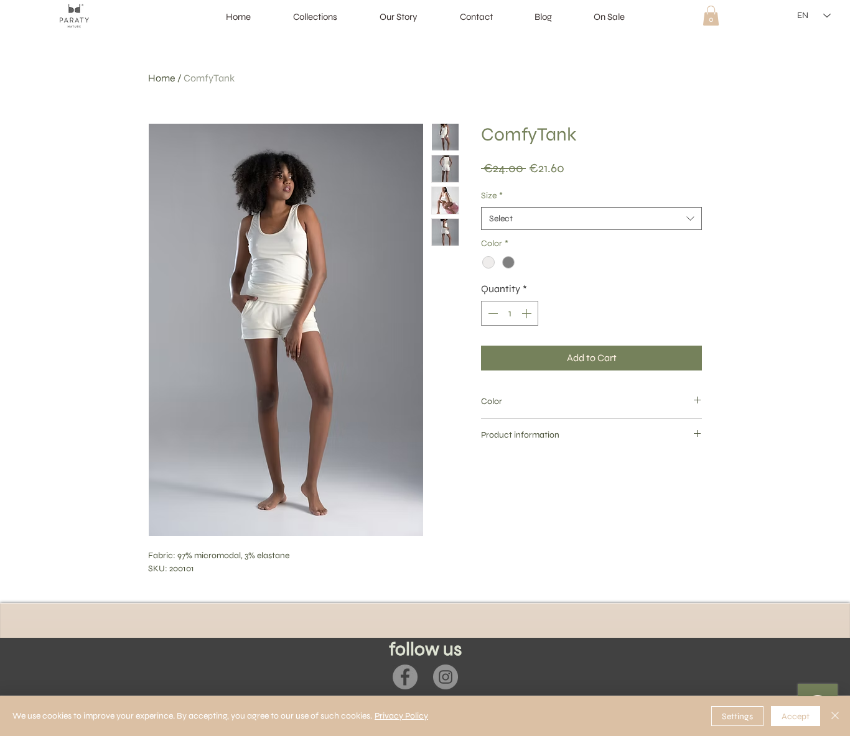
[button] (711, 15)
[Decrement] (491, 313)
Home (161, 78)
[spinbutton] (509, 313)
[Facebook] (405, 677)
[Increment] (527, 313)
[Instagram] (445, 677)
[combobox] (591, 219)
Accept (796, 716)
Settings (737, 716)
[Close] (835, 716)
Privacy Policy (401, 716)
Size (492, 195)
